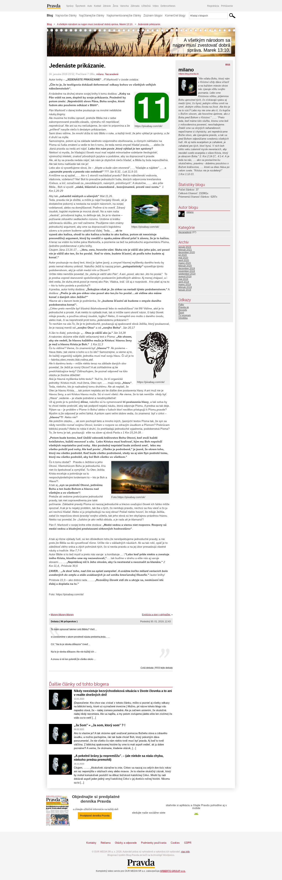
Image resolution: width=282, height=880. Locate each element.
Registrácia (213, 6)
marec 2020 (184, 263)
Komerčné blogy (175, 15)
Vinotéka (183, 318)
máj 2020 (183, 257)
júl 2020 (182, 255)
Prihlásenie (227, 6)
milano (100, 74)
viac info (185, 851)
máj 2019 (183, 279)
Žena (115, 6)
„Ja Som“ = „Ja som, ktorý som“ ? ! (99, 725)
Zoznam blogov (152, 15)
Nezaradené (111, 74)
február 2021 (185, 249)
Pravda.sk (183, 307)
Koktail (97, 6)
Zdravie (107, 6)
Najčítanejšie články (91, 15)
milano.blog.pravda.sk (188, 74)
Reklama (105, 842)
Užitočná (146, 6)
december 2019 (186, 268)
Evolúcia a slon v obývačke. (156, 614)
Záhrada (135, 6)
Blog (50, 15)
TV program (184, 315)
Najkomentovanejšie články (124, 15)
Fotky (181, 304)
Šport (181, 312)
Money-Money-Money (62, 614)
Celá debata (147, 668)
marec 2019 (184, 284)
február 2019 (185, 287)
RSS (227, 64)
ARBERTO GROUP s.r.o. (173, 871)
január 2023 (184, 247)
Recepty (182, 310)
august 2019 (184, 276)
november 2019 (186, 271)
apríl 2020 (183, 260)
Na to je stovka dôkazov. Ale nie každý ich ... (73, 651)
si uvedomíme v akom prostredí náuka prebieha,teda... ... (80, 636)
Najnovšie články (66, 15)
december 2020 (186, 252)
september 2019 (186, 273)
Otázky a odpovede (126, 842)
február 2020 (185, 265)
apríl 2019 (183, 282)
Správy (69, 6)
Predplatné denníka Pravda (95, 815)
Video (156, 6)
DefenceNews (168, 6)
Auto (89, 6)
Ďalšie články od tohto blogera (79, 684)
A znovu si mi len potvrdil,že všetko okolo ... (73, 659)
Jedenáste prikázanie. (149, 24)
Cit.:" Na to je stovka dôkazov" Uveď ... (70, 644)
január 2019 (184, 290)
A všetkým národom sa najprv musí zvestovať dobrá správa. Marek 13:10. (95, 24)
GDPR (187, 842)
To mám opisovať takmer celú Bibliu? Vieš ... (74, 629)
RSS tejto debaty (164, 668)
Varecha (124, 6)
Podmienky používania (153, 842)
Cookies (175, 842)
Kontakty (91, 842)
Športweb (80, 6)
